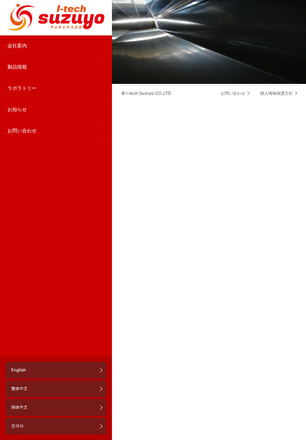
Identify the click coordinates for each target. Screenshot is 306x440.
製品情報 (17, 67)
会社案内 (17, 45)
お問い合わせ (22, 130)
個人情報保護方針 (276, 93)
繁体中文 (19, 388)
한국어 (17, 425)
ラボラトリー (22, 88)
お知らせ (17, 109)
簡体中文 (19, 407)
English (18, 370)
